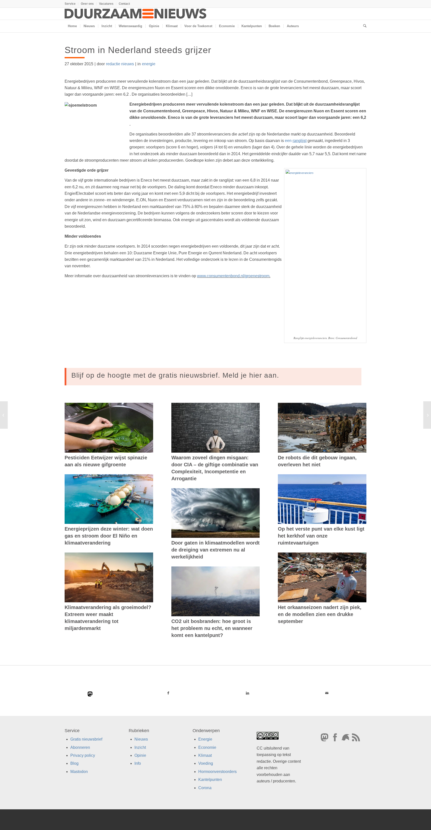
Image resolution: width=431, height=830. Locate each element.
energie (148, 64)
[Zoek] (363, 26)
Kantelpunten (210, 779)
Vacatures (106, 3)
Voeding (205, 763)
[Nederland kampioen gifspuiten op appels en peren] (4, 415)
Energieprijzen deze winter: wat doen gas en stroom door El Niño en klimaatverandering (109, 536)
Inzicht (140, 747)
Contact (124, 3)
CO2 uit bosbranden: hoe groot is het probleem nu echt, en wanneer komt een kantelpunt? (211, 628)
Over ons (87, 3)
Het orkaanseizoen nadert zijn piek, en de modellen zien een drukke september (319, 614)
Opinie (140, 755)
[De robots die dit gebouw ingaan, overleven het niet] (322, 428)
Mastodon (79, 771)
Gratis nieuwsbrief (86, 739)
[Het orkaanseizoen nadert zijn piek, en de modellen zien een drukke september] (322, 577)
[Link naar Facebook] (168, 693)
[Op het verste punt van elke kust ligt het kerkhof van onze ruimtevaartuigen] (322, 499)
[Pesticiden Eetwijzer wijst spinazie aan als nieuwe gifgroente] (109, 428)
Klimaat (205, 755)
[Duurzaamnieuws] (136, 14)
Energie (205, 739)
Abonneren (80, 747)
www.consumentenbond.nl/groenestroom (233, 276)
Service (70, 3)
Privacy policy (82, 755)
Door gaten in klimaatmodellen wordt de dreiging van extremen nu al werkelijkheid (215, 549)
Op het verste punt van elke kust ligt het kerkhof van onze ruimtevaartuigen (321, 536)
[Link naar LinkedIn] (247, 693)
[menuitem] (71, 3)
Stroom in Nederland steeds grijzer (138, 50)
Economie (207, 747)
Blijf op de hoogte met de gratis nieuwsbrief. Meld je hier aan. (175, 375)
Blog (74, 763)
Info (137, 763)
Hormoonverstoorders (217, 771)
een (296, 140)
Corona (205, 788)
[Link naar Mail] (326, 693)
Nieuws (141, 739)
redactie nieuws (120, 64)
